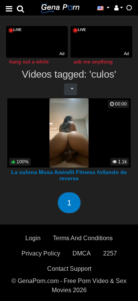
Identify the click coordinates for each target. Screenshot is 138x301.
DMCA (81, 253)
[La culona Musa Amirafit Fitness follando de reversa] (69, 132)
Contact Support (69, 268)
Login (33, 238)
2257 (110, 253)
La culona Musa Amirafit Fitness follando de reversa (69, 175)
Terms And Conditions (83, 238)
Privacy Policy (40, 253)
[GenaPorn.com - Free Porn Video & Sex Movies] (60, 7)
